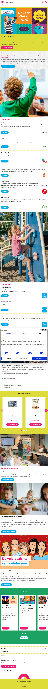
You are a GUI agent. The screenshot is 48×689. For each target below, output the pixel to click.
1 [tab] (21, 430)
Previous (1, 410)
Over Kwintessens (6, 584)
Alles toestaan (39, 358)
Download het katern (7, 47)
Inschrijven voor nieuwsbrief (8, 666)
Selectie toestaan (24, 358)
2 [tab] (23, 430)
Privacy (24, 686)
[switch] (18, 353)
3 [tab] (24, 430)
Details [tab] (24, 333)
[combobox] (24, 5)
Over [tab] (40, 333)
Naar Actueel (24, 637)
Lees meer (4, 132)
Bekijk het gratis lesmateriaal (8, 531)
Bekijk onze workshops (7, 479)
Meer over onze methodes (8, 66)
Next (46, 410)
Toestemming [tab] (8, 333)
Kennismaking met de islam (35, 415)
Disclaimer (24, 684)
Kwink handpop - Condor (12, 415)
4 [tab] (26, 430)
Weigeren (9, 358)
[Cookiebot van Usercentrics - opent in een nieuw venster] (41, 330)
